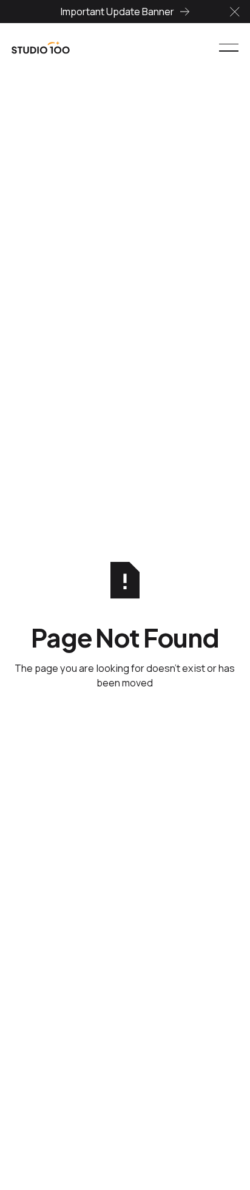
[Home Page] (41, 47)
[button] (234, 11)
